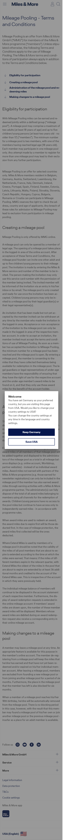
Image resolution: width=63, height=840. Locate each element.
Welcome (15, 396)
